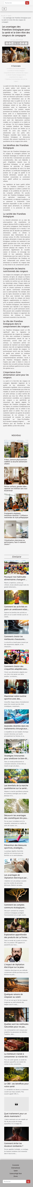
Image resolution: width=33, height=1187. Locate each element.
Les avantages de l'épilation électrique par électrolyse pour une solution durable (15, 879)
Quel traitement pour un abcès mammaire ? (15, 1115)
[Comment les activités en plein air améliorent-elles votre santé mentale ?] (16, 597)
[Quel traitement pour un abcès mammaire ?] (16, 1104)
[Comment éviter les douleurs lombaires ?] (16, 1134)
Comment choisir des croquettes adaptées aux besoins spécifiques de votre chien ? (15, 670)
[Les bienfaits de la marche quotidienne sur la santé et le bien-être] (16, 776)
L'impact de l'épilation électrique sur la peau (14, 965)
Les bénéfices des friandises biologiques (16, 68)
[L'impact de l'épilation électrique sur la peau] (16, 955)
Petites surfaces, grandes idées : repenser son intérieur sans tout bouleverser (15, 488)
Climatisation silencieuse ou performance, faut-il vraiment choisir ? (15, 542)
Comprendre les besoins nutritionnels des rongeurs (16, 73)
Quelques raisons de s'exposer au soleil (13, 995)
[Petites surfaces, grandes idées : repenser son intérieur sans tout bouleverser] (16, 476)
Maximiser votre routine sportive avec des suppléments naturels (15, 699)
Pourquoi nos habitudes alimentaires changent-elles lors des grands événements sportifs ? (15, 580)
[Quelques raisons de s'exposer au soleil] (16, 984)
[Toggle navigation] (4, 8)
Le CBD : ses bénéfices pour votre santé (16, 1085)
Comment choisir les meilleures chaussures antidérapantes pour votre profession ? (16, 640)
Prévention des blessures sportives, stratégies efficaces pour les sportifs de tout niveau (15, 849)
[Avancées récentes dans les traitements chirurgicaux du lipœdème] (16, 716)
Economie (15, 1165)
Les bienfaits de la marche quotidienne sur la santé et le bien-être (16, 788)
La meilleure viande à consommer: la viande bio (16, 1055)
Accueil (3, 16)
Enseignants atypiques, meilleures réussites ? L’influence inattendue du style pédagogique (16, 515)
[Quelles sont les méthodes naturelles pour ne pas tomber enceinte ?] (16, 1014)
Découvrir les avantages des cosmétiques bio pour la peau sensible (15, 818)
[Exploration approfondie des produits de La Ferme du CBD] (16, 925)
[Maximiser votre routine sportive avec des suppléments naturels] (16, 686)
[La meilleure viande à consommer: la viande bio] (16, 1044)
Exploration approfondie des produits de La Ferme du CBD (15, 937)
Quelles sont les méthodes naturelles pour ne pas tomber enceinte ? (16, 1027)
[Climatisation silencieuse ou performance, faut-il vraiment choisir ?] (16, 529)
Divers (16, 1176)
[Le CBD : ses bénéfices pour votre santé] (16, 1074)
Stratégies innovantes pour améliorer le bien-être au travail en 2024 (16, 758)
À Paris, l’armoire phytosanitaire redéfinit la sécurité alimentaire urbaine (15, 461)
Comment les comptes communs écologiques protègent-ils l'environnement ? (14, 908)
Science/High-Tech (16, 1173)
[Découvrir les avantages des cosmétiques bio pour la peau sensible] (16, 806)
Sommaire (17, 66)
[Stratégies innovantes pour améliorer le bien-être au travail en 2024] (16, 746)
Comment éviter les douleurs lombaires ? (13, 1144)
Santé (9, 16)
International (15, 1168)
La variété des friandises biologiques (16, 70)
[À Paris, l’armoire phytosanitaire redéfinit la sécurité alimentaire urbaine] (16, 449)
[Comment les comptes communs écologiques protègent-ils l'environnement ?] (16, 895)
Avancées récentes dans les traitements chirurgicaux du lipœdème (16, 728)
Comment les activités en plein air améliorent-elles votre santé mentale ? (15, 609)
